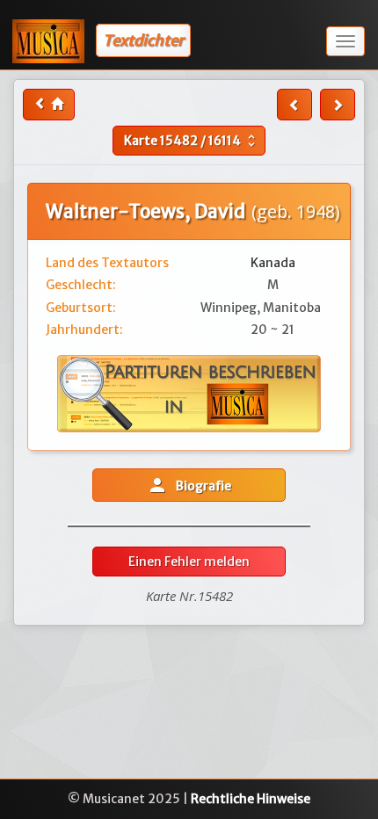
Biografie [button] (189, 485)
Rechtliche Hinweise (250, 799)
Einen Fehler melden (189, 561)
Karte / (191, 141)
